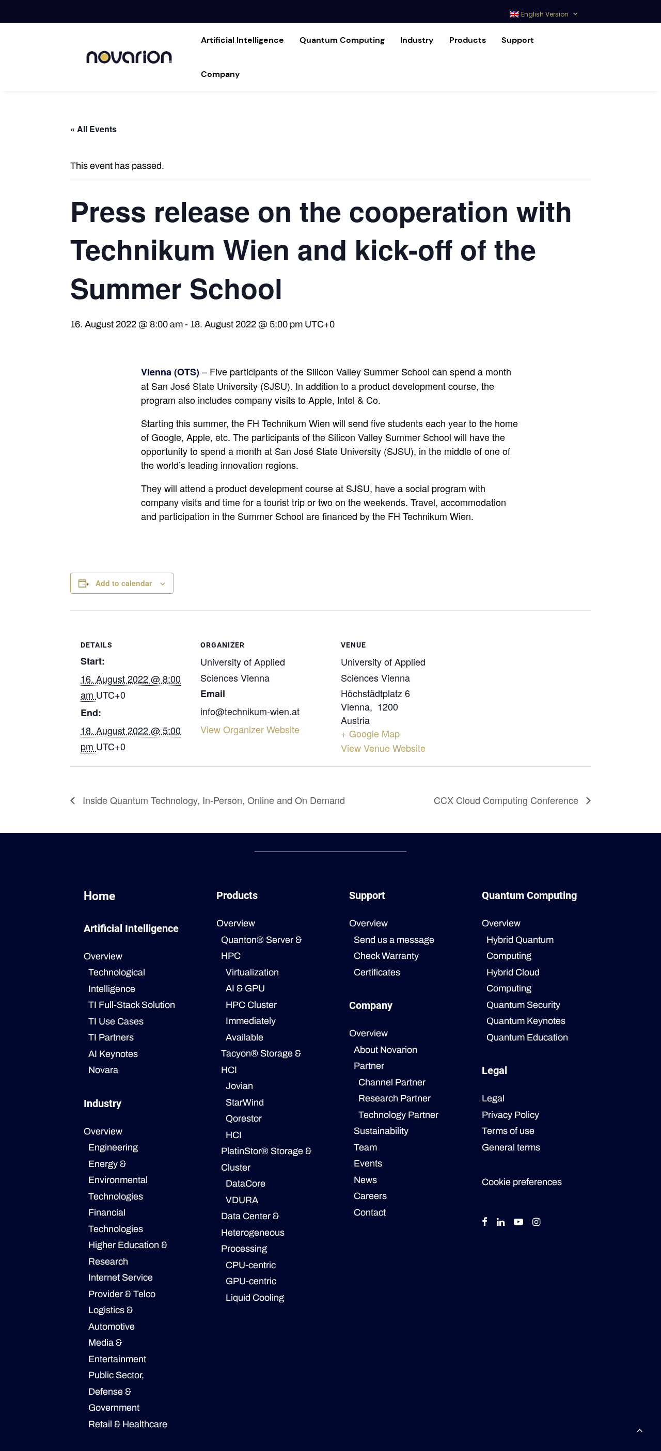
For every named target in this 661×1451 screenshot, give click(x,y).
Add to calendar (124, 583)
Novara (103, 1070)
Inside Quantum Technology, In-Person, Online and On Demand (212, 800)
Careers (370, 1196)
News (365, 1180)
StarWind (245, 1102)
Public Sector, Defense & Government (116, 1391)
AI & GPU (245, 988)
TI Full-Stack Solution (131, 1005)
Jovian (239, 1086)
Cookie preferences (522, 1182)
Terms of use (508, 1131)
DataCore (245, 1183)
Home (99, 896)
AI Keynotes (113, 1054)
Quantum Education (527, 1037)
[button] (484, 1223)
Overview (103, 956)
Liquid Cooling (255, 1297)
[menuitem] (543, 11)
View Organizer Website (250, 729)
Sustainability (381, 1131)
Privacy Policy (510, 1115)
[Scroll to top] (640, 1429)
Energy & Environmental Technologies (118, 1180)
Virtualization (252, 972)
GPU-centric (251, 1281)
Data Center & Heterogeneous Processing (253, 1232)
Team (365, 1147)
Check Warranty (386, 956)
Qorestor (244, 1118)
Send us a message (394, 940)
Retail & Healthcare (127, 1424)
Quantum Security (523, 1005)
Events (368, 1163)
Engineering (113, 1147)
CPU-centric (251, 1265)
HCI (234, 1135)
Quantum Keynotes (525, 1021)
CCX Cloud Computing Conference (507, 800)
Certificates (377, 972)
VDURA (242, 1200)
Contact (370, 1212)
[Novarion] (129, 57)
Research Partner (394, 1098)
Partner (369, 1066)
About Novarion (385, 1050)
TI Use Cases (116, 1021)
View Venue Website (383, 747)
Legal (493, 1098)
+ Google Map (370, 733)
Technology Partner (398, 1115)
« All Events (93, 129)
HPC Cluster (251, 1005)
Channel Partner (392, 1082)
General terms (511, 1147)
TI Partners (111, 1037)
